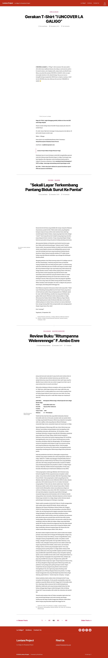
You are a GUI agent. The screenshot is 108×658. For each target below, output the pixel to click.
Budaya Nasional (41, 316)
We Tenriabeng (67, 607)
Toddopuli (40, 319)
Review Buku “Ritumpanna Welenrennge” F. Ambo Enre (54, 338)
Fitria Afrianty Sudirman (45, 345)
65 (66, 620)
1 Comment (68, 345)
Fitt (47, 605)
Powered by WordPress (37, 654)
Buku (44, 605)
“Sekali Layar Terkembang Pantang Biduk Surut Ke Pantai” (54, 187)
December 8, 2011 (55, 26)
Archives (89, 3)
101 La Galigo (47, 331)
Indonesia (48, 316)
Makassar (58, 316)
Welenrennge (41, 608)
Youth (44, 319)
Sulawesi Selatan (63, 318)
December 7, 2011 (55, 194)
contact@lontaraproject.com (63, 645)
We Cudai (61, 607)
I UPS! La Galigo (54, 11)
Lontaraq (60, 605)
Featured (50, 180)
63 (58, 620)
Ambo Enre (40, 605)
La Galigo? (83, 3)
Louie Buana (44, 26)
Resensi (64, 605)
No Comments (66, 26)
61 (49, 620)
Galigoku (57, 180)
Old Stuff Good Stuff (58, 331)
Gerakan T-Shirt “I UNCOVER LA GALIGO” (54, 19)
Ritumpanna (40, 607)
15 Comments (66, 194)
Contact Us (96, 3)
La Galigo (53, 316)
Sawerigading (47, 607)
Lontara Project (7, 3)
